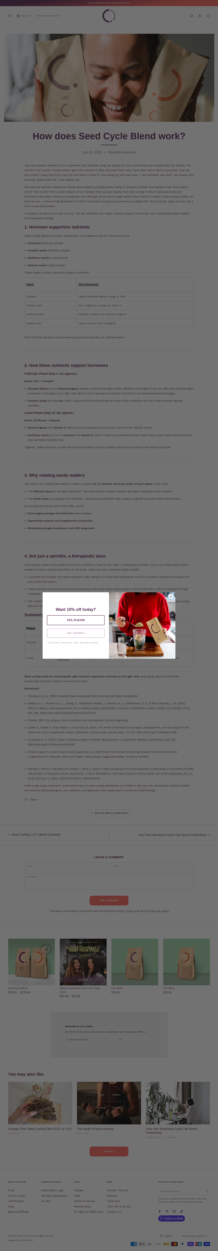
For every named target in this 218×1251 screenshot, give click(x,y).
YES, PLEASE (76, 620)
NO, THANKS (75, 633)
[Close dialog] (171, 597)
